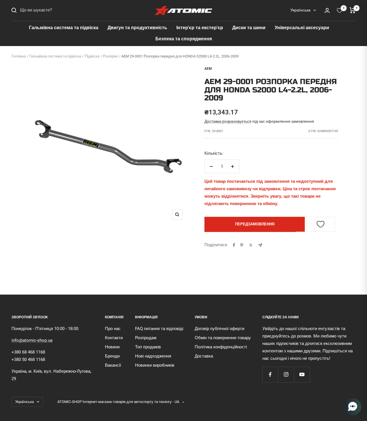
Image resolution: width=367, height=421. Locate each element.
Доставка (204, 356)
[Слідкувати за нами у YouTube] (302, 374)
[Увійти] (327, 10)
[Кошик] (353, 10)
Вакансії (113, 365)
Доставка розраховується (227, 121)
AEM (208, 69)
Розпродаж (146, 337)
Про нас (113, 328)
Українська (300, 10)
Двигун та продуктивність (137, 27)
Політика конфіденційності (221, 346)
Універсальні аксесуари (302, 27)
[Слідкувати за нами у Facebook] (270, 374)
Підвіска (92, 56)
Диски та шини (249, 27)
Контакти (114, 337)
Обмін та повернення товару (223, 337)
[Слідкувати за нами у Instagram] (286, 374)
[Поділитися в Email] (260, 245)
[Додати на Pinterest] (241, 245)
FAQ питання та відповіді (159, 328)
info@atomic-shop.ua (31, 340)
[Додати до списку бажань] (320, 224)
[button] (352, 406)
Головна (18, 56)
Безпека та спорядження (183, 38)
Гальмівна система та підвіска (63, 27)
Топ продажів (148, 346)
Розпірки (110, 56)
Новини (112, 346)
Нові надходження (153, 356)
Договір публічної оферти (219, 328)
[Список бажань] (340, 10)
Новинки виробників (154, 365)
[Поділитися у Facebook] (234, 245)
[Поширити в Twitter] (250, 245)
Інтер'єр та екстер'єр (199, 27)
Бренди (112, 356)
